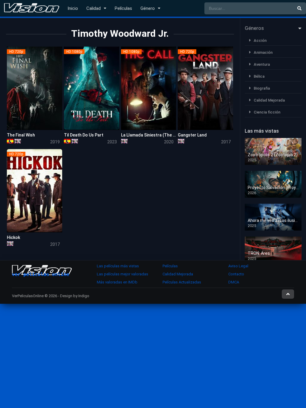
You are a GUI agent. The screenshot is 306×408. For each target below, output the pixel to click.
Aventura (262, 64)
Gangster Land (192, 135)
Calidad (93, 8)
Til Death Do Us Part (83, 135)
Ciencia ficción (267, 112)
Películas (123, 8)
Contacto (236, 274)
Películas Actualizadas (182, 282)
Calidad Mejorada (269, 100)
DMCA (233, 282)
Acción (260, 40)
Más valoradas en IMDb (117, 282)
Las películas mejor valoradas (122, 274)
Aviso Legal (238, 266)
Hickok (13, 237)
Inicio (73, 8)
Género (147, 8)
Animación (263, 52)
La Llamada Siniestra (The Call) (151, 135)
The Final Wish (21, 135)
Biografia (262, 88)
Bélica (259, 76)
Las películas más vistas (118, 266)
